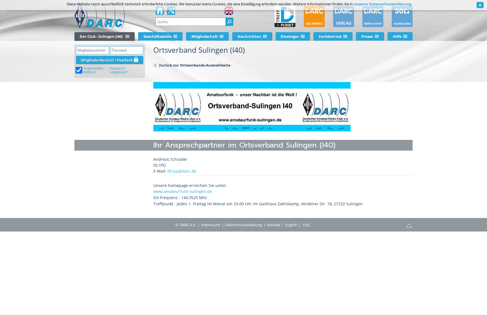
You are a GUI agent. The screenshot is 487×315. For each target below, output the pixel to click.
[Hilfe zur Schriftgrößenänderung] (171, 12)
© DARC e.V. (185, 224)
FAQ (306, 224)
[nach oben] (409, 225)
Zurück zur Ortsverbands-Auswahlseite (195, 65)
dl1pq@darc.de (181, 171)
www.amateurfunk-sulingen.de (182, 191)
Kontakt (273, 224)
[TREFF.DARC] (285, 16)
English (291, 224)
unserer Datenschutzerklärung (382, 3)
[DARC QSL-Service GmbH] (314, 16)
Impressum (210, 224)
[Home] (160, 12)
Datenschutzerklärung (243, 224)
